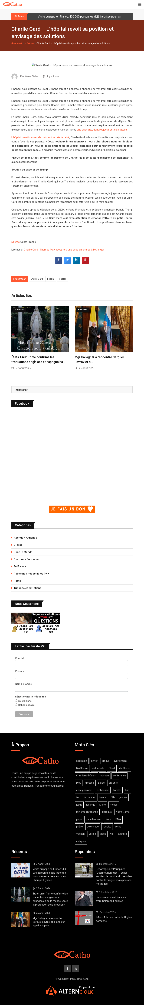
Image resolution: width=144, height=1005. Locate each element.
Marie (102, 804)
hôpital (50, 279)
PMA (118, 819)
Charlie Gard (37, 279)
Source (15, 241)
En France (20, 566)
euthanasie (103, 790)
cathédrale (98, 768)
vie (111, 833)
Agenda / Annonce (25, 537)
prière (79, 826)
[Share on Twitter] (67, 263)
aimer (94, 760)
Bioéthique (82, 768)
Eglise (101, 782)
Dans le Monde (23, 552)
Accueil (18, 43)
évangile (122, 833)
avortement (120, 760)
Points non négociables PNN (32, 573)
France (102, 797)
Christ (112, 768)
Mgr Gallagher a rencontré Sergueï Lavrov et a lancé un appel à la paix (49, 922)
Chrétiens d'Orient (86, 775)
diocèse (89, 782)
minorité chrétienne (87, 811)
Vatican (80, 833)
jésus (79, 804)
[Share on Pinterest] (85, 263)
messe (113, 804)
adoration (81, 760)
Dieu (78, 782)
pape (79, 819)
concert (104, 775)
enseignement (84, 790)
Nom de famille (23, 683)
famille (117, 790)
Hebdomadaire (26, 704)
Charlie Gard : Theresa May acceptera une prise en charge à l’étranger (63, 249)
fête (113, 797)
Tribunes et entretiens (27, 588)
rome (118, 826)
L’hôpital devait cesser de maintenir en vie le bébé (40, 137)
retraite (107, 826)
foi (77, 797)
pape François (94, 819)
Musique (107, 811)
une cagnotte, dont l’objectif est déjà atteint (102, 129)
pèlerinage (93, 826)
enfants (113, 782)
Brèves (18, 544)
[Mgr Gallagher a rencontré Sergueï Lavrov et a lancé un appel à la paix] (20, 919)
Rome (17, 580)
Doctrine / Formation (27, 559)
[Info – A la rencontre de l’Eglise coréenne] (84, 918)
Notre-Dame (123, 811)
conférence (119, 775)
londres (62, 279)
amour (105, 760)
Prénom (19, 671)
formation (89, 797)
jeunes (123, 797)
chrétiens (124, 768)
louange (90, 804)
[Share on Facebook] (58, 263)
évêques (81, 841)
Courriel (19, 658)
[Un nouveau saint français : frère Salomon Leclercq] (84, 898)
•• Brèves (29, 43)
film (127, 790)
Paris (108, 819)
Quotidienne (24, 700)
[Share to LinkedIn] (76, 263)
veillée (92, 833)
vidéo (103, 833)
